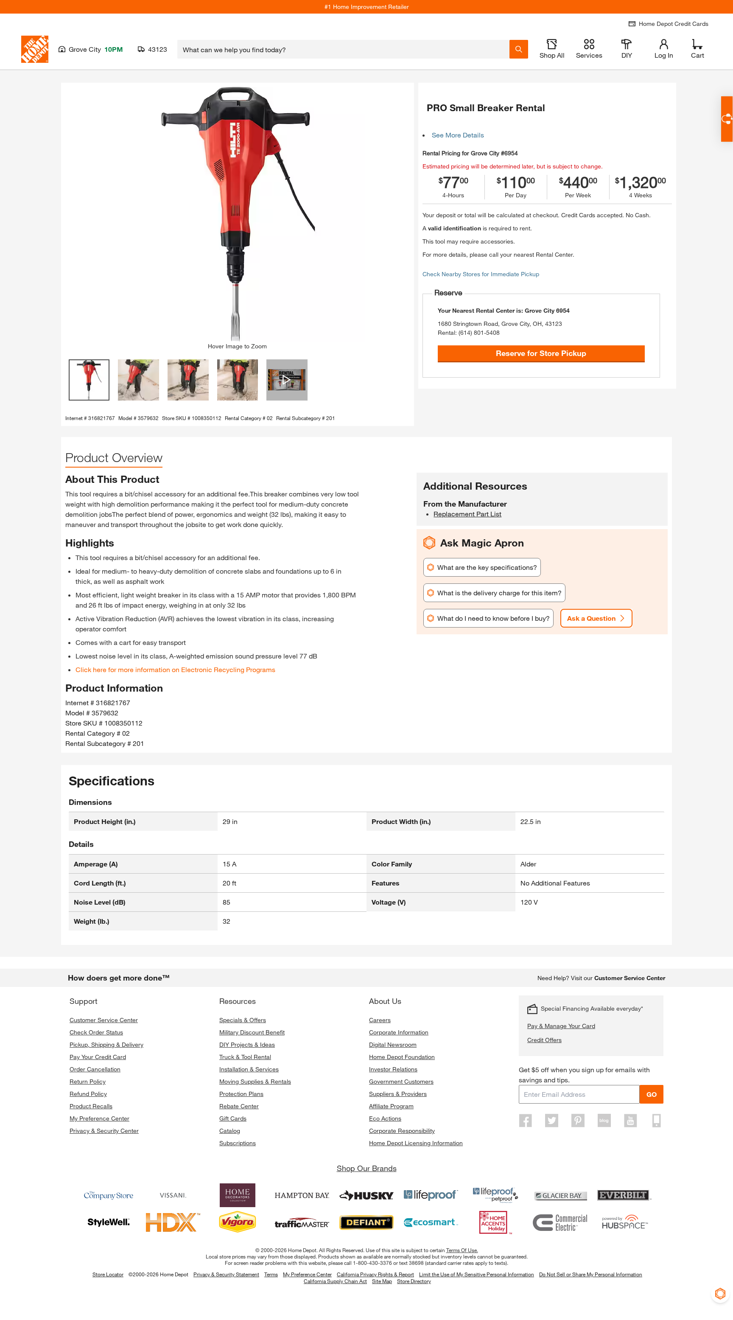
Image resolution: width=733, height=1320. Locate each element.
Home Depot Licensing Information (416, 1142)
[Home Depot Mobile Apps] (656, 1120)
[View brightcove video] (287, 380)
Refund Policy (88, 1093)
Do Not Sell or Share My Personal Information (590, 1274)
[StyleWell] (108, 1222)
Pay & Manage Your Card (561, 1025)
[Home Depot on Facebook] (525, 1120)
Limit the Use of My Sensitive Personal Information (476, 1274)
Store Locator (107, 1274)
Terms (271, 1274)
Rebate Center (239, 1106)
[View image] (89, 380)
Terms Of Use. (462, 1250)
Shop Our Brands (367, 1168)
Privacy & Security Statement (226, 1274)
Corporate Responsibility (402, 1130)
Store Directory (414, 1281)
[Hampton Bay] (302, 1195)
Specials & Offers (242, 1019)
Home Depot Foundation (402, 1056)
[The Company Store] (108, 1195)
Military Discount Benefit (252, 1032)
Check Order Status (96, 1032)
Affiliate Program (391, 1106)
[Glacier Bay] (560, 1195)
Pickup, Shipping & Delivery (106, 1044)
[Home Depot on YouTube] (630, 1120)
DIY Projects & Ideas (247, 1044)
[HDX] (173, 1222)
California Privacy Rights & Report (375, 1274)
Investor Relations (393, 1069)
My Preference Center (99, 1118)
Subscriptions (237, 1142)
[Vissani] (173, 1195)
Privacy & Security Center (104, 1130)
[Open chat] (727, 119)
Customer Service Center (104, 1019)
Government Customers (401, 1081)
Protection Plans (241, 1093)
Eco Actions (385, 1118)
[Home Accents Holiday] (495, 1222)
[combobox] (343, 49)
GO (651, 1094)
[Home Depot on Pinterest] (578, 1120)
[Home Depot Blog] (604, 1120)
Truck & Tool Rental (245, 1056)
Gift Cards (232, 1118)
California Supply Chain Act (335, 1281)
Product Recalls (91, 1106)
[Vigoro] (237, 1222)
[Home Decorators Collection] (237, 1195)
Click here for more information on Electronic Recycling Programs (175, 669)
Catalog (229, 1130)
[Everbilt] (624, 1195)
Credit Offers (544, 1039)
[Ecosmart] (431, 1222)
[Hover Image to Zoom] (237, 214)
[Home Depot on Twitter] (552, 1120)
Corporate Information (398, 1032)
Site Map (382, 1281)
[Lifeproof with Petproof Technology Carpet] (495, 1195)
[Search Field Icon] (518, 49)
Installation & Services (249, 1069)
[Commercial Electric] (560, 1222)
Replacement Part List (467, 514)
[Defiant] (366, 1222)
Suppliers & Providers (398, 1093)
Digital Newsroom (393, 1044)
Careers (380, 1019)
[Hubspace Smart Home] (624, 1222)
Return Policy (88, 1081)
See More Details (458, 135)
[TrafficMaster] (302, 1222)
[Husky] (366, 1195)
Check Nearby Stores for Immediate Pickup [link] (480, 273)
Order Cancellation (95, 1069)
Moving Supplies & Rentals (255, 1081)
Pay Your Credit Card (98, 1056)
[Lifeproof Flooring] (431, 1195)
